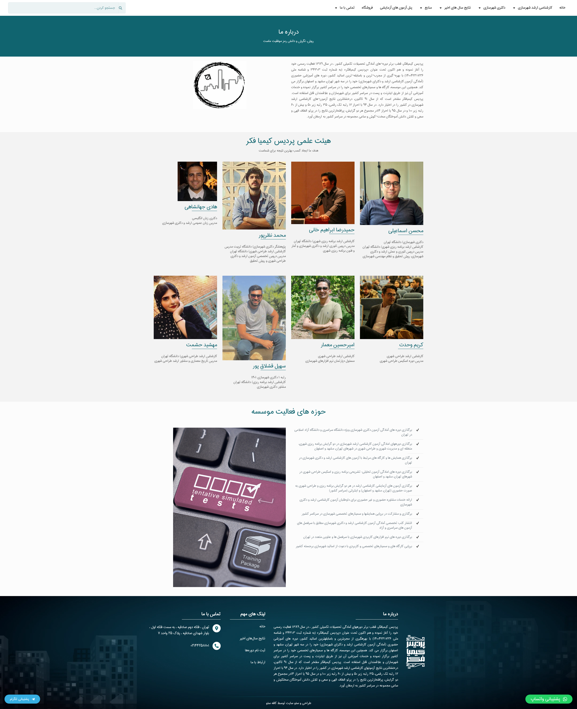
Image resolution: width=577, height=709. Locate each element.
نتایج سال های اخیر (457, 8)
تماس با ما (347, 8)
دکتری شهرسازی (494, 8)
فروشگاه (367, 8)
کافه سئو (271, 703)
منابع (428, 8)
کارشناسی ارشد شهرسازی (535, 8)
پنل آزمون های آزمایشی (396, 8)
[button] (548, 699)
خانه (562, 8)
